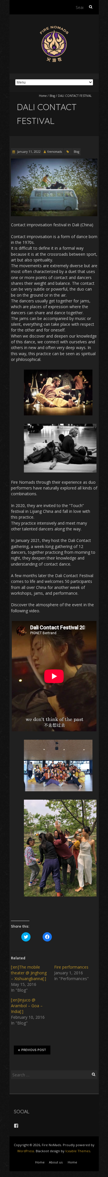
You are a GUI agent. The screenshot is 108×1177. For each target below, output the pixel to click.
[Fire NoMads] (54, 28)
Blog (52, 96)
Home (43, 96)
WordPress (25, 1151)
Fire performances (71, 967)
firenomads (54, 152)
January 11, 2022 (28, 152)
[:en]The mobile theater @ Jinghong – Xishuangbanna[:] (29, 972)
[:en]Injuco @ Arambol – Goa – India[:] (27, 1005)
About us (55, 1162)
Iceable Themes (77, 1151)
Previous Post (33, 1050)
